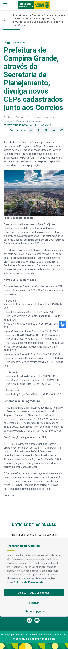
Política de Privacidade (29, 582)
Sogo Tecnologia (45, 638)
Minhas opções (34, 611)
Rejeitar (34, 602)
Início (6, 20)
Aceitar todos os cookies (34, 592)
